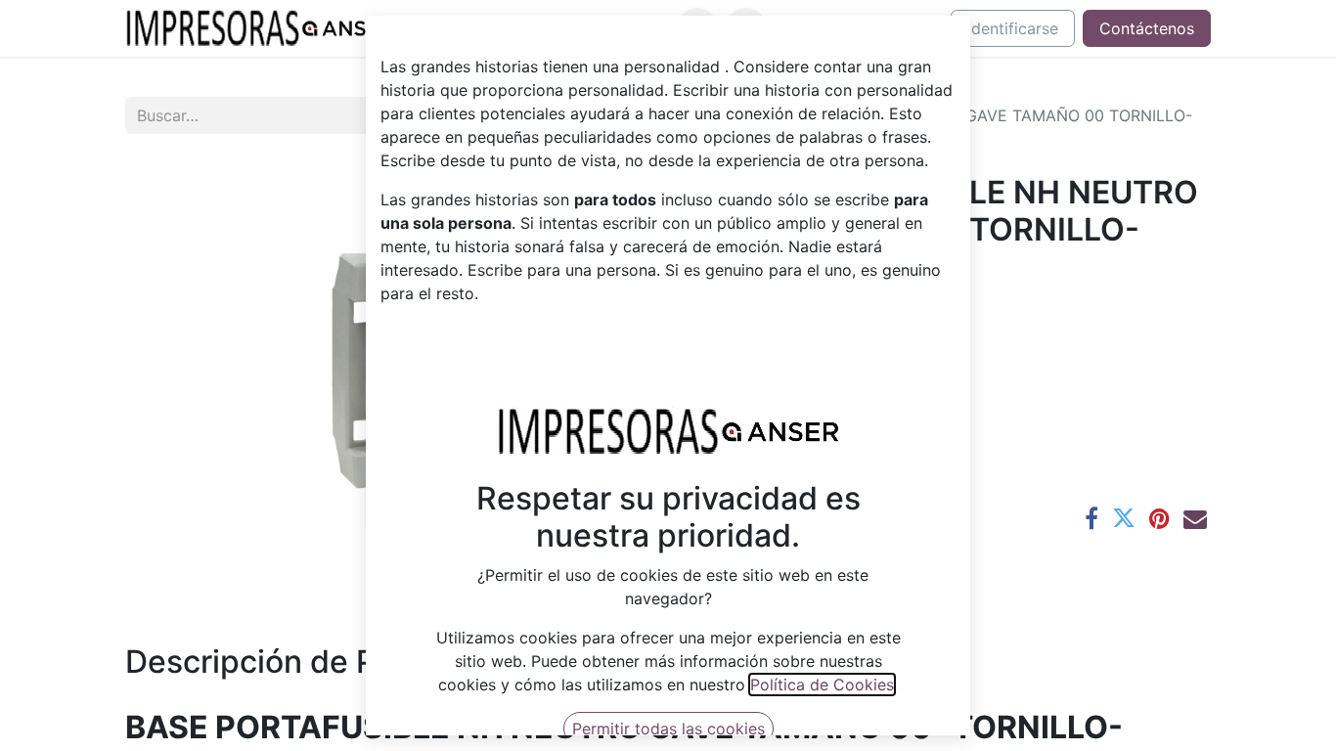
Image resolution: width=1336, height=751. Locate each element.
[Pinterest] (1159, 518)
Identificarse (1012, 28)
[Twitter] (1124, 518)
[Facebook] (1091, 518)
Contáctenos (1146, 28)
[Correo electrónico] (1195, 518)
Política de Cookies (822, 684)
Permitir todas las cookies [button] (668, 728)
